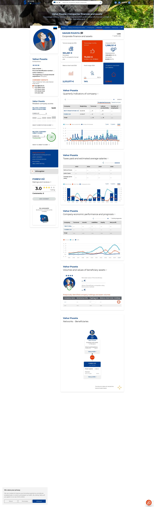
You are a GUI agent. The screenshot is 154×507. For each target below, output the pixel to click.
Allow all (39, 501)
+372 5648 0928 (39, 91)
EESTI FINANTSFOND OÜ (71, 110)
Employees (90, 27)
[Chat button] (115, 2)
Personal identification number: (42, 70)
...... (65, 302)
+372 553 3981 (38, 93)
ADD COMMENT (44, 199)
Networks (115, 27)
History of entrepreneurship (76, 27)
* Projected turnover (104, 102)
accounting (35, 161)
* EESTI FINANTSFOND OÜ (72, 226)
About (11, 501)
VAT (122, 27)
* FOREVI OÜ (68, 229)
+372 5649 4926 (39, 89)
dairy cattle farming (38, 163)
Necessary (25, 501)
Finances (99, 27)
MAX (118, 124)
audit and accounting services (41, 154)
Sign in (124, 2)
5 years (113, 124)
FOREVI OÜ (67, 114)
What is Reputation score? (42, 125)
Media (64, 27)
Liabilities (107, 27)
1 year (107, 124)
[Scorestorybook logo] (32, 2)
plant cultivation (37, 157)
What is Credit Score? (40, 144)
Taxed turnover (116, 102)
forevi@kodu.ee (39, 85)
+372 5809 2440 (39, 87)
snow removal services (39, 159)
